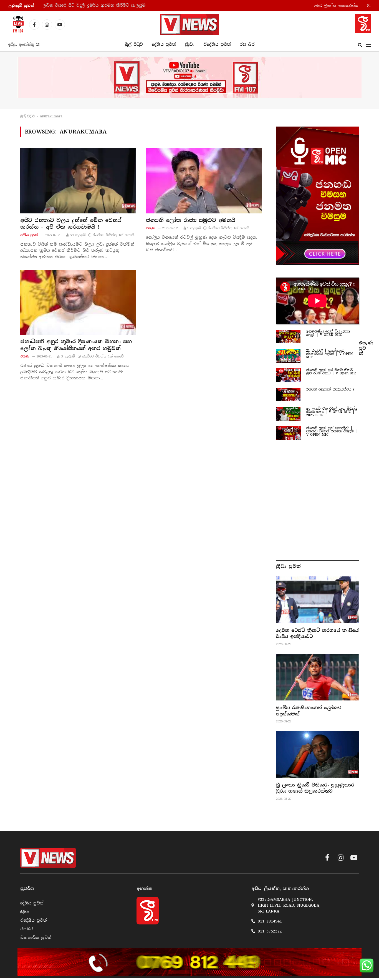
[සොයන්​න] (360, 45)
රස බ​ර (247, 44)
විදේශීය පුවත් (217, 44)
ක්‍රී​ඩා (189, 44)
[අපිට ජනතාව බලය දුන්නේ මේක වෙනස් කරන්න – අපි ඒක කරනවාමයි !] (78, 180)
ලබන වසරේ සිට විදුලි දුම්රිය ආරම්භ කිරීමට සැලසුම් (93, 5)
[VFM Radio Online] (16, 24)
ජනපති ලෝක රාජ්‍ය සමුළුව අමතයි (190, 220)
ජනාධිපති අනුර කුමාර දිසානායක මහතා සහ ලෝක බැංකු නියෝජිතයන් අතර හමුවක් (76, 345)
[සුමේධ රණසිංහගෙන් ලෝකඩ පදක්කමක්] (317, 677)
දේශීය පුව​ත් (163, 44)
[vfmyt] (189, 77)
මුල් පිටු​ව (27, 116)
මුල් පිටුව (134, 44)
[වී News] (189, 24)
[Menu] (368, 45)
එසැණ (150, 228)
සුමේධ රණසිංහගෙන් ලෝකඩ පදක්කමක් (308, 711)
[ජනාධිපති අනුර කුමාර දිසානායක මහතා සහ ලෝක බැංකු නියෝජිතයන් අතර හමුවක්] (78, 302)
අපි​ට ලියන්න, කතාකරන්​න (336, 5)
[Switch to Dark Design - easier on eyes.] (368, 5)
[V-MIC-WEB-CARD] (317, 196)
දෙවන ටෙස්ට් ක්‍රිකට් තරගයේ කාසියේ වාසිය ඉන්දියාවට (317, 633)
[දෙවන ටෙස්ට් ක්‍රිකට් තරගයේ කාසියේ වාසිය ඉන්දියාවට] (317, 599)
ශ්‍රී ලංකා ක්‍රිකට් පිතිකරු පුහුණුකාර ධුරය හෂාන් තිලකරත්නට (315, 788)
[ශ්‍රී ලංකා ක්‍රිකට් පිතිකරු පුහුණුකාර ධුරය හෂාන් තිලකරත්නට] (317, 754)
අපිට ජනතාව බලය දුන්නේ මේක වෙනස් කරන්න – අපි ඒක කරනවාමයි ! (71, 223)
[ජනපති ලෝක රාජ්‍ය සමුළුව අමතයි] (204, 180)
